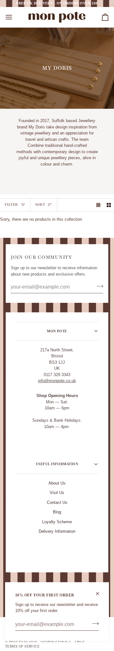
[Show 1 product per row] (98, 205)
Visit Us (57, 492)
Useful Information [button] (57, 464)
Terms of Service (22, 646)
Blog (57, 512)
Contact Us (57, 502)
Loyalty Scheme (57, 521)
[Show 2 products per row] (109, 205)
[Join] (93, 624)
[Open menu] (14, 17)
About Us (57, 483)
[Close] (100, 593)
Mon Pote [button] (57, 331)
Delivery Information (57, 531)
